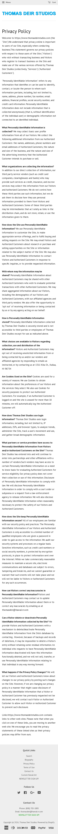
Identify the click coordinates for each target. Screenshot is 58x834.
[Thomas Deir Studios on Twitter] (18, 793)
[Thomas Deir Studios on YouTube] (39, 793)
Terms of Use (29, 767)
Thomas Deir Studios (28, 822)
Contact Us (29, 771)
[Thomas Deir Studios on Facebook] (25, 793)
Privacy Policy (29, 763)
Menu (8, 2)
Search (29, 756)
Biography (29, 759)
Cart (54, 2)
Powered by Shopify (46, 822)
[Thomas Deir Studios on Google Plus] (32, 793)
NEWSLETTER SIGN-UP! (29, 778)
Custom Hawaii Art (29, 775)
